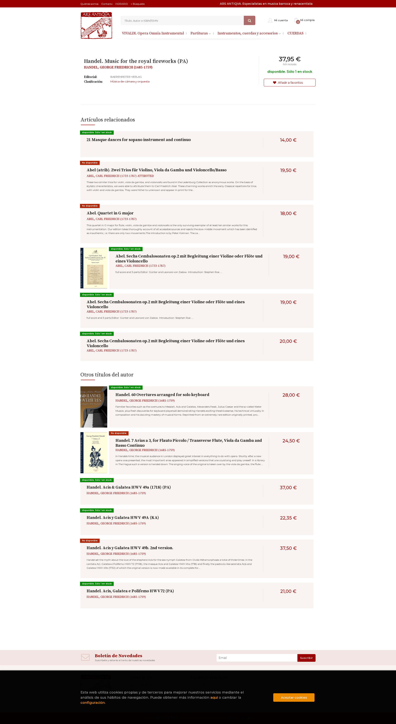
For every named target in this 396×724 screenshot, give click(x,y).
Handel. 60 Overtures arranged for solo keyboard (162, 394)
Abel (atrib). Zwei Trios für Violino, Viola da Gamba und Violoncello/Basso (156, 170)
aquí (214, 697)
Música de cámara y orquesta (130, 81)
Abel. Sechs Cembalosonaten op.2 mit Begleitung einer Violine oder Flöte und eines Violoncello (189, 259)
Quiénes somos (89, 3)
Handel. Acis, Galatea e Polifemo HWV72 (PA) (130, 591)
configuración (92, 702)
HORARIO (121, 3)
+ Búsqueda (138, 3)
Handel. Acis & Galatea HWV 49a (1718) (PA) (129, 487)
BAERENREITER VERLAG (126, 76)
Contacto (106, 3)
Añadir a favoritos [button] (290, 83)
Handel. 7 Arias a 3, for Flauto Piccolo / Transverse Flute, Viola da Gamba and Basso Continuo (189, 443)
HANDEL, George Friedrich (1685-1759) (118, 67)
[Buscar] (249, 20)
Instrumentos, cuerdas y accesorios (248, 33)
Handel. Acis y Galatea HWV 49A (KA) (123, 517)
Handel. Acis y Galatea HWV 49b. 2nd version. (130, 548)
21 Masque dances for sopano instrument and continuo (139, 139)
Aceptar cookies (294, 697)
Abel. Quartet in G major (110, 213)
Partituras (200, 33)
